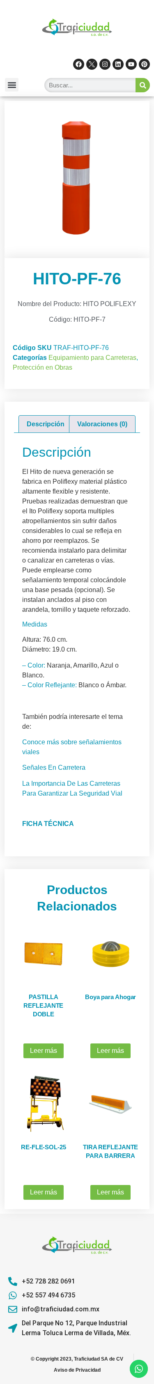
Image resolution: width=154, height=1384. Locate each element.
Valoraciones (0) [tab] (102, 424)
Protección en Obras (42, 367)
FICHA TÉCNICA (48, 823)
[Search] (143, 85)
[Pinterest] (144, 64)
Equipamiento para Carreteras (92, 357)
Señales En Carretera (53, 767)
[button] (11, 85)
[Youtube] (131, 64)
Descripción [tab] (45, 424)
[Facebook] (78, 64)
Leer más (43, 1050)
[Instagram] (104, 64)
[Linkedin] (118, 64)
